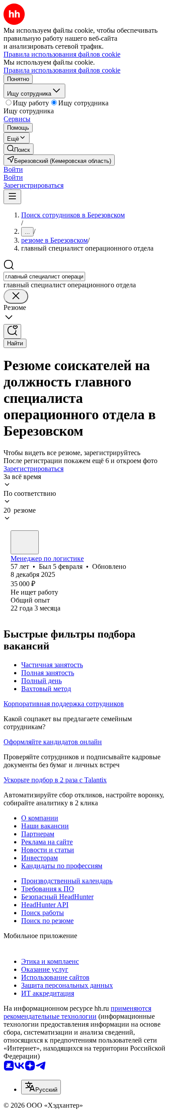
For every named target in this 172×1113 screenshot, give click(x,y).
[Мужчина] (25, 542)
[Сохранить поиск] (12, 331)
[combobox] (44, 276)
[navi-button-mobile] (12, 196)
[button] (13, 169)
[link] (19, 149)
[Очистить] (16, 296)
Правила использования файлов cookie (62, 70)
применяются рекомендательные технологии (77, 1012)
